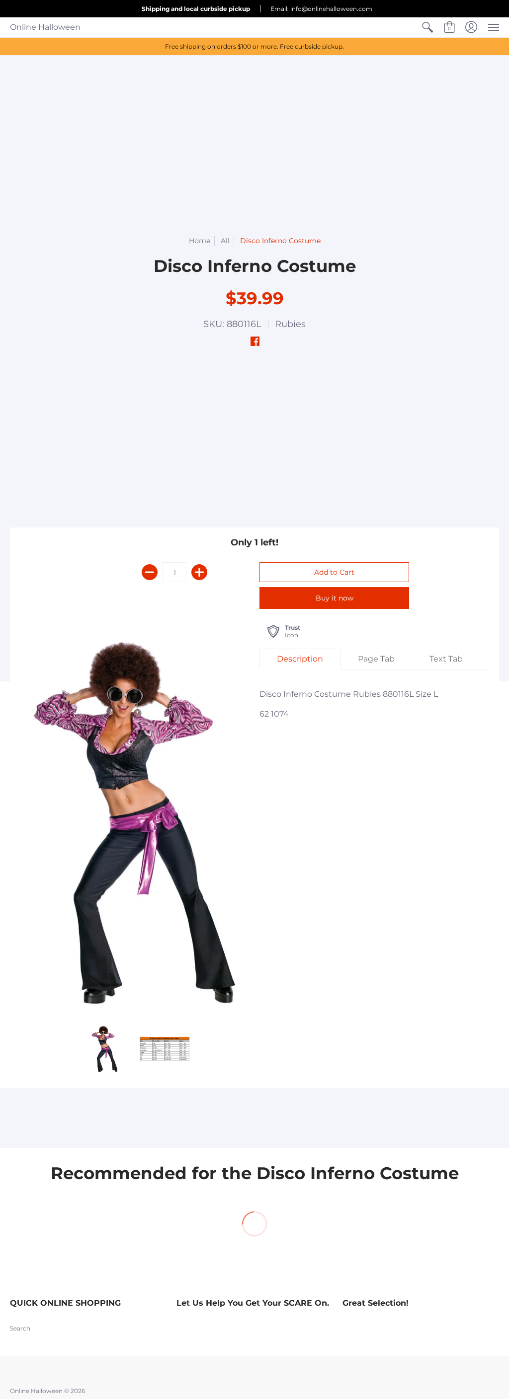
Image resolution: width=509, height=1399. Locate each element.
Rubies (290, 324)
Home (199, 240)
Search (20, 1328)
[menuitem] (427, 27)
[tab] (299, 659)
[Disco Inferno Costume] (105, 1049)
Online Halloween (45, 27)
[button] (427, 27)
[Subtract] (150, 572)
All (225, 240)
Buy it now (334, 598)
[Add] (199, 572)
